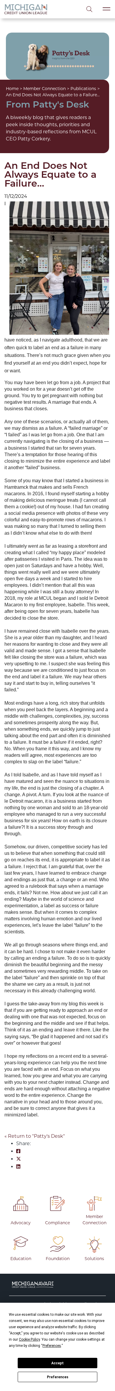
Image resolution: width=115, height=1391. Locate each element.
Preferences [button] (51, 1346)
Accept (57, 1363)
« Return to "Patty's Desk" (34, 1136)
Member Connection (44, 88)
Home (12, 88)
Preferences (57, 1377)
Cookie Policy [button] (29, 1339)
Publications (83, 88)
